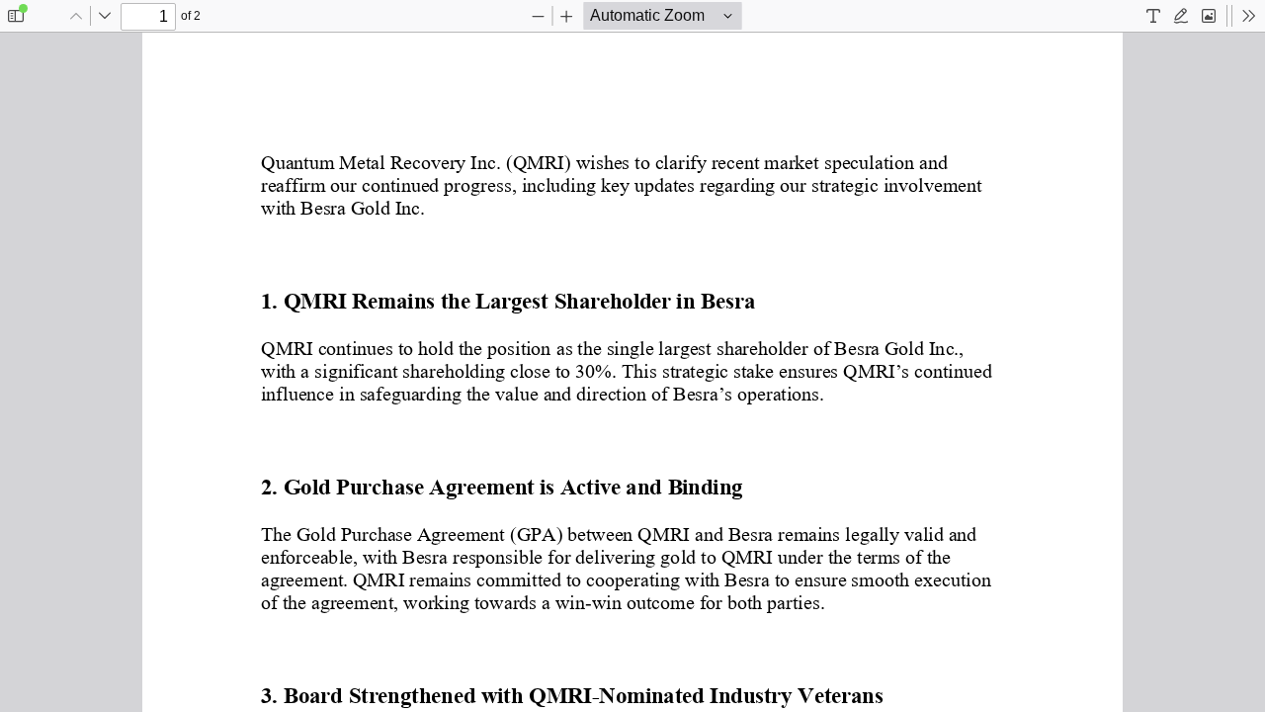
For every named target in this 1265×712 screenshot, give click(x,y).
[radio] (1153, 16)
